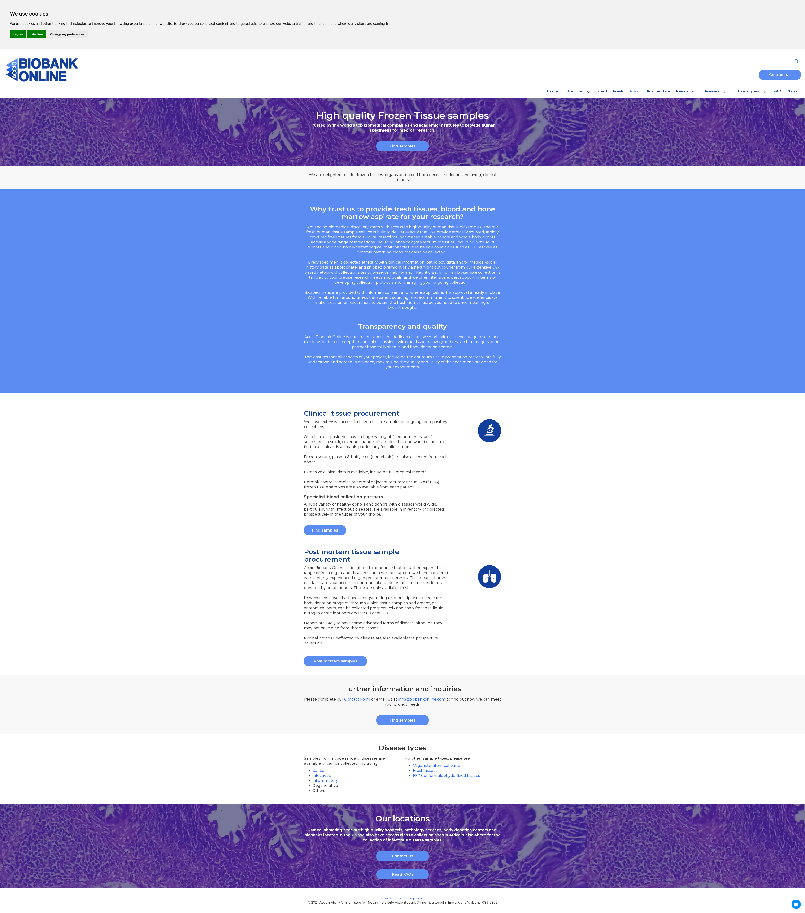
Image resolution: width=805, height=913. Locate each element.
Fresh (618, 91)
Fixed (602, 91)
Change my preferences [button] (67, 34)
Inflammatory (325, 780)
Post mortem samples (335, 661)
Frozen (635, 91)
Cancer (319, 770)
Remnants (685, 91)
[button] (577, 93)
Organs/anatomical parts (436, 765)
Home (552, 91)
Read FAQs (402, 874)
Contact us (780, 74)
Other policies (414, 898)
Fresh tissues (425, 770)
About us (575, 91)
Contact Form (357, 699)
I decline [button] (37, 34)
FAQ (777, 91)
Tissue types (748, 91)
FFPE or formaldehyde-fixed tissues (446, 775)
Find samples (403, 146)
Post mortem (658, 91)
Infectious (321, 775)
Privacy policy (391, 898)
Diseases (711, 91)
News (793, 91)
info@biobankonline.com (421, 699)
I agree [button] (18, 34)
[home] (80, 69)
